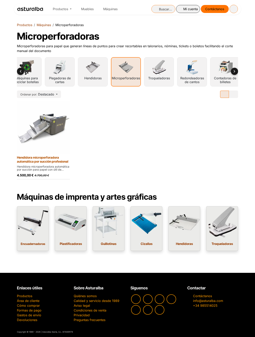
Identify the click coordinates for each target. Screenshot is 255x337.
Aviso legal (82, 306)
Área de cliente (28, 301)
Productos (24, 25)
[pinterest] (136, 310)
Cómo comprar (28, 306)
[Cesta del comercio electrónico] (234, 9)
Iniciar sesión (188, 9)
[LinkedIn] (159, 310)
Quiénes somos (85, 296)
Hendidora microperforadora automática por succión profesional (42, 159)
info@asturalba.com (208, 301)
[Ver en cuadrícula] (224, 94)
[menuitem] (62, 9)
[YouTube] (136, 299)
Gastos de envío (29, 315)
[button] (39, 94)
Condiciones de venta (90, 310)
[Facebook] (159, 299)
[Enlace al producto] (33, 222)
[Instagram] (148, 299)
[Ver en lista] (233, 94)
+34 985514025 (205, 306)
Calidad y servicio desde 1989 (96, 301)
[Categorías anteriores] (20, 71)
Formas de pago (29, 310)
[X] (148, 310)
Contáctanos (214, 9)
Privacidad (82, 315)
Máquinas (44, 25)
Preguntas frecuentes (89, 320)
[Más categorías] (234, 71)
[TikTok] (171, 299)
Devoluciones (27, 320)
